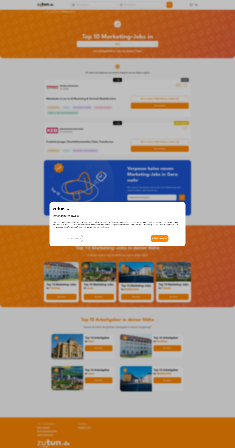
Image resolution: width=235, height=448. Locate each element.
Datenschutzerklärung (101, 227)
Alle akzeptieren (159, 238)
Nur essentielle (74, 238)
